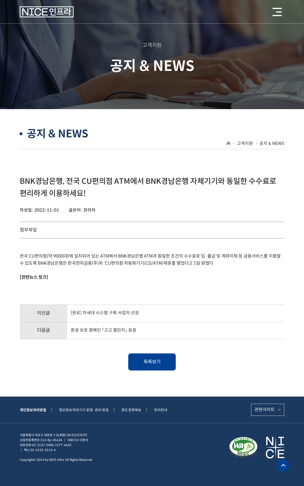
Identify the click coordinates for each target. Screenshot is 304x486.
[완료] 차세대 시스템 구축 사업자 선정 (105, 312)
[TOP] (283, 465)
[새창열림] (243, 447)
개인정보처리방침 (33, 410)
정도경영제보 (131, 410)
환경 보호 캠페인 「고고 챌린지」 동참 (103, 330)
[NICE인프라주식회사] (47, 12)
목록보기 (152, 362)
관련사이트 (265, 409)
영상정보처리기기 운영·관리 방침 (84, 410)
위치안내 (160, 410)
